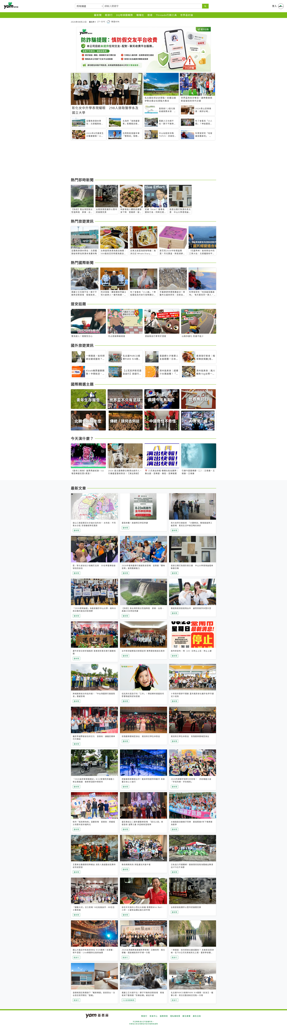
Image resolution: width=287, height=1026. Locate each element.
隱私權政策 (175, 1016)
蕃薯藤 (10, 5)
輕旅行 (109, 15)
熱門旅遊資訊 (82, 221)
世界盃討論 (186, 15)
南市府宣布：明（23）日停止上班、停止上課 (191, 651)
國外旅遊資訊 (82, 345)
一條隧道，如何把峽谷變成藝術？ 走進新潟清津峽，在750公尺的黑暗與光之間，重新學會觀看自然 (192, 952)
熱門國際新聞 (82, 262)
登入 (274, 6)
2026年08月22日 (79, 22)
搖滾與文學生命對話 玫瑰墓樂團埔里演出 (190, 736)
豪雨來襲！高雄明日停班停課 (135, 523)
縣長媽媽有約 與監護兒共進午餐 (136, 864)
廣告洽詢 (197, 1016)
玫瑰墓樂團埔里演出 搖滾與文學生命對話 (141, 736)
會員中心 (154, 1016)
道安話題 (78, 303)
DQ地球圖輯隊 (124, 15)
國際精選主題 (82, 384)
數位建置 (187, 1016)
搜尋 (150, 15)
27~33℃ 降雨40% (108, 21)
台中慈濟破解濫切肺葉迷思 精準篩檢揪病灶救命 (143, 651)
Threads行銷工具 (166, 15)
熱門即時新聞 (82, 179)
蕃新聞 (98, 15)
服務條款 (164, 1016)
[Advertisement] (138, 159)
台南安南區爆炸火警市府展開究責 (186, 907)
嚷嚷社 (140, 15)
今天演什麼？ (82, 438)
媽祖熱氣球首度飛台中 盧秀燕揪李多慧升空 (191, 608)
